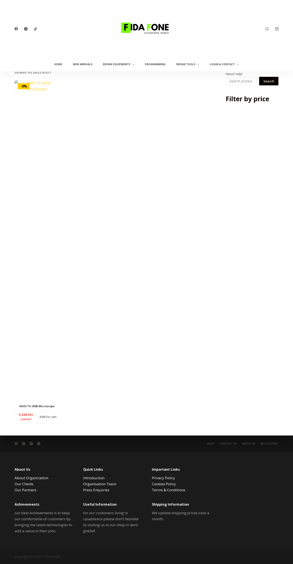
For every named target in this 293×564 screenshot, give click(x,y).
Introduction (93, 477)
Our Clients (24, 483)
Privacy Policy (163, 477)
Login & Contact (222, 64)
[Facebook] (16, 28)
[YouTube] (31, 443)
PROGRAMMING (155, 64)
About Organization (31, 477)
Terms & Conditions (168, 489)
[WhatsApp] (38, 443)
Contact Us (228, 443)
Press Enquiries (96, 489)
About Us (248, 443)
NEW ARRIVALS (82, 64)
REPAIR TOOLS (185, 64)
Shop (210, 443)
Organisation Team (99, 483)
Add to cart (48, 416)
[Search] (267, 28)
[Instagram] (25, 28)
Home (58, 64)
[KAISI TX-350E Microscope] (37, 241)
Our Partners (25, 489)
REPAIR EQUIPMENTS (116, 64)
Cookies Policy (164, 483)
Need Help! (234, 74)
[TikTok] (35, 28)
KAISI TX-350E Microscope (37, 406)
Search (268, 81)
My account (269, 443)
